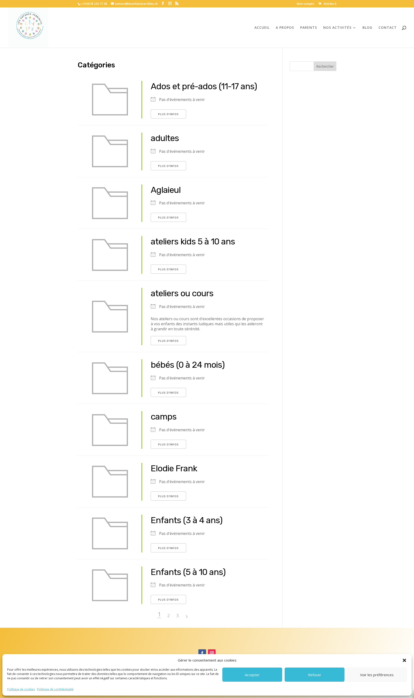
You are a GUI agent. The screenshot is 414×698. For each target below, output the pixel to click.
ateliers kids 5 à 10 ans (193, 241)
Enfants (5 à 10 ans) (188, 572)
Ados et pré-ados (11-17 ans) (204, 86)
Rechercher (325, 66)
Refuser (314, 674)
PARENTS (308, 28)
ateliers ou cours (182, 293)
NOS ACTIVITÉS (337, 28)
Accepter (252, 674)
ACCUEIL (262, 28)
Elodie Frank (174, 468)
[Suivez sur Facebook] (202, 653)
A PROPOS (285, 28)
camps (164, 416)
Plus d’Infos (168, 114)
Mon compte (305, 4)
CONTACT (388, 28)
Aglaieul (166, 190)
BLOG (367, 28)
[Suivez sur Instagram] (212, 653)
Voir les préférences (377, 674)
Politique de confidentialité (55, 689)
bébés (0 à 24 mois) (188, 365)
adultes (165, 138)
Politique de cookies (21, 689)
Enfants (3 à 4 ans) (187, 520)
